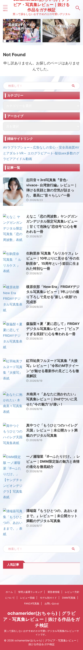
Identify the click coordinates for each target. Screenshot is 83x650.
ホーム (9, 591)
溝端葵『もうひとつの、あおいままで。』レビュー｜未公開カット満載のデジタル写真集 (52, 516)
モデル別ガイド (48, 597)
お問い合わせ (52, 603)
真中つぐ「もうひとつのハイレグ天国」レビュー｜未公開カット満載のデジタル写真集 (52, 430)
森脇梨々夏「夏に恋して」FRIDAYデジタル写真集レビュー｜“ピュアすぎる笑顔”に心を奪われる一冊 (53, 329)
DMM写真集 (69, 597)
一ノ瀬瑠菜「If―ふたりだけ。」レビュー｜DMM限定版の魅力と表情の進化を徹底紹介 (53, 461)
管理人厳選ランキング (30, 591)
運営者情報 (54, 591)
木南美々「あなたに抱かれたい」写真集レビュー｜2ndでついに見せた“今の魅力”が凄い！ (52, 399)
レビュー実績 (27, 597)
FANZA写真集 (31, 603)
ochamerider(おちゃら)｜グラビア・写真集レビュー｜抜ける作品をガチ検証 (41, 619)
